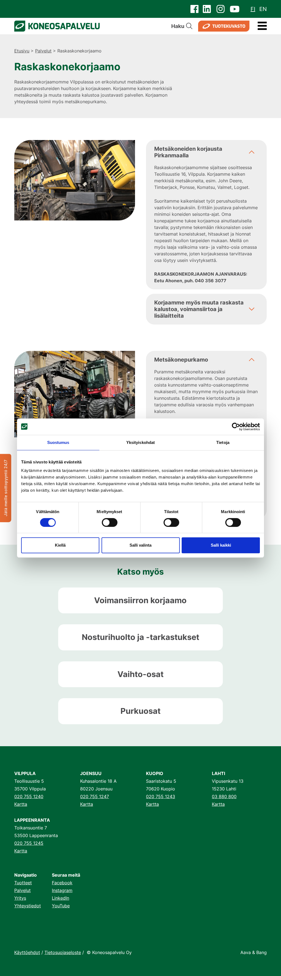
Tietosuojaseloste (62, 952)
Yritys (20, 898)
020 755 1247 (94, 796)
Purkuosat (140, 711)
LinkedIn (60, 898)
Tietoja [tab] (222, 442)
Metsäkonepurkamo (181, 359)
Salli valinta (140, 545)
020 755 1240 (28, 796)
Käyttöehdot (27, 952)
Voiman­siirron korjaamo (140, 600)
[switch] (109, 522)
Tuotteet (23, 882)
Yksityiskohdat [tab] (140, 442)
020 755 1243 (160, 796)
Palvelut (43, 51)
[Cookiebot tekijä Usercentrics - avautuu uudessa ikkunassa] (236, 427)
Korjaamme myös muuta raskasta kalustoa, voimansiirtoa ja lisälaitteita (199, 309)
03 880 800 (224, 796)
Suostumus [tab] (58, 442)
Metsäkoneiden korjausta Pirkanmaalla (188, 152)
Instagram (62, 890)
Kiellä (60, 545)
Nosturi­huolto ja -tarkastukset (140, 637)
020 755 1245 (28, 843)
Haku (177, 26)
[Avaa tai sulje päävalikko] (262, 26)
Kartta (20, 804)
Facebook (62, 882)
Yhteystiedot (27, 905)
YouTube (61, 905)
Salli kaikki (221, 545)
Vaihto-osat (140, 674)
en (263, 9)
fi (253, 9)
